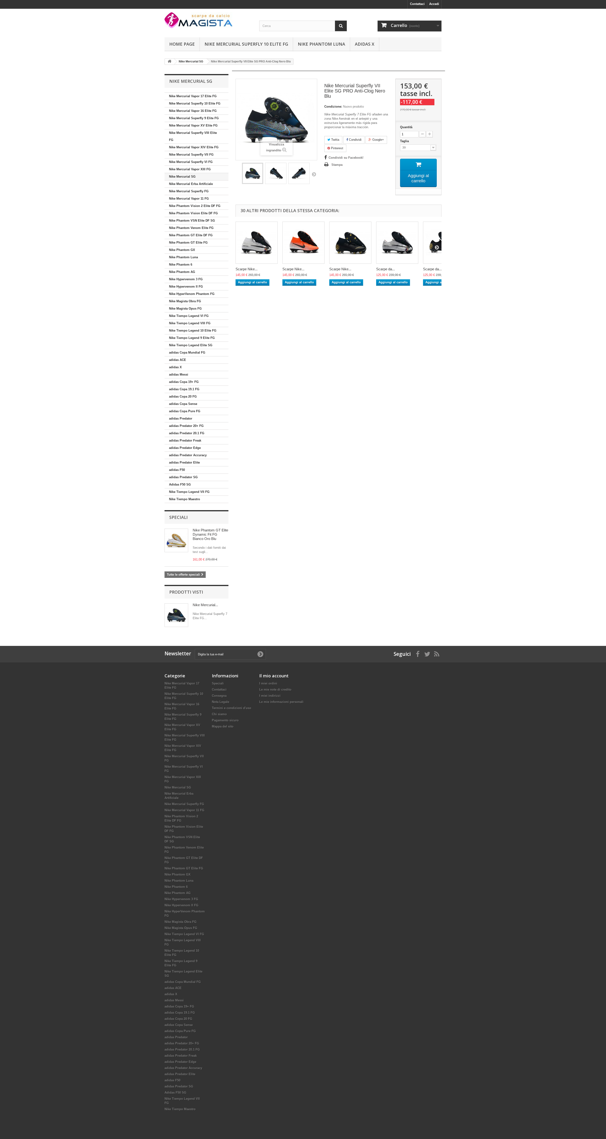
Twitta (334, 139)
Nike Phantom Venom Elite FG (191, 228)
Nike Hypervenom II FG (186, 286)
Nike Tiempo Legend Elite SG (190, 345)
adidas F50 (177, 470)
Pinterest (336, 148)
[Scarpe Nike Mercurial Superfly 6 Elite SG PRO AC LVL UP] (257, 243)
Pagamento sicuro (225, 720)
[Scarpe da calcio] (208, 20)
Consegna (219, 695)
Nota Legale (220, 702)
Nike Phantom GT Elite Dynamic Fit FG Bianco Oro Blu (210, 534)
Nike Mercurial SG (182, 176)
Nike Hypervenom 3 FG (186, 279)
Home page (182, 44)
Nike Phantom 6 (180, 264)
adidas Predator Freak (185, 440)
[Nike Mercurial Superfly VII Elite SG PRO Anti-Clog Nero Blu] (252, 173)
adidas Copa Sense (183, 404)
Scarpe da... (385, 269)
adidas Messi (178, 374)
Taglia (405, 141)
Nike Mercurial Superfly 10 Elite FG (246, 44)
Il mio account (274, 676)
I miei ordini (268, 683)
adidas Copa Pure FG (184, 411)
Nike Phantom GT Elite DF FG (191, 235)
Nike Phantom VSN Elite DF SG (192, 220)
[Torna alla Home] (169, 62)
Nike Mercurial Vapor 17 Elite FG (193, 96)
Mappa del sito (222, 726)
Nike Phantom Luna (321, 44)
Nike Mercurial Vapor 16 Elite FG (193, 111)
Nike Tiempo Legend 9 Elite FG (192, 338)
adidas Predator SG (183, 477)
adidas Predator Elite (184, 462)
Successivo (314, 174)
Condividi (354, 139)
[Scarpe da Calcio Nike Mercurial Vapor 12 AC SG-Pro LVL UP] (397, 243)
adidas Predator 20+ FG (186, 426)
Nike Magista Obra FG (185, 301)
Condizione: (333, 106)
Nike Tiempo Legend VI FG (189, 316)
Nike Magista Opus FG (185, 308)
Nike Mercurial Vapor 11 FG (189, 198)
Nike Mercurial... (205, 605)
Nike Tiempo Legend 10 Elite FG (192, 330)
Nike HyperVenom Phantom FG (191, 294)
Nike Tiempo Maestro (184, 499)
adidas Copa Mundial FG (187, 352)
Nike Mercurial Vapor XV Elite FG (193, 125)
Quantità (406, 127)
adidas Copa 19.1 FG (184, 389)
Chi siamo (219, 714)
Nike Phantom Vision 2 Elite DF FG (194, 206)
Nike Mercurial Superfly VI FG (191, 162)
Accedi (434, 4)
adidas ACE (177, 360)
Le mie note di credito (275, 689)
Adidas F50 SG (180, 484)
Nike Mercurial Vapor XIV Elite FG (193, 147)
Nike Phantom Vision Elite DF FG (193, 213)
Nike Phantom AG (182, 272)
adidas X (364, 44)
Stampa (337, 164)
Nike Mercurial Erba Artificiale (191, 184)
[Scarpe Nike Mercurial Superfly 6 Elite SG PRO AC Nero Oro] (350, 243)
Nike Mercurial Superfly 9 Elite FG (194, 118)
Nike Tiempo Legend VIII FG (189, 323)
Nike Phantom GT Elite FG (188, 242)
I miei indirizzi (270, 695)
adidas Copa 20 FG (183, 396)
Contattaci (417, 4)
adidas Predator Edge (185, 448)
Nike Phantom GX (182, 250)
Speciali (178, 517)
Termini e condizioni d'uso (231, 708)
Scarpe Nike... (247, 269)
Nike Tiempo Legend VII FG (189, 492)
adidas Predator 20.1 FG (186, 433)
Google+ (377, 139)
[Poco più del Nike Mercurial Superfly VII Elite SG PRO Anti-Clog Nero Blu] (176, 615)
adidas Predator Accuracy (188, 455)
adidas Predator (180, 418)
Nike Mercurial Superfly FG (189, 191)
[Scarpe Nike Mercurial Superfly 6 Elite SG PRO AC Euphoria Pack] (303, 243)
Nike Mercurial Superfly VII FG (191, 154)
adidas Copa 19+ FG (184, 382)
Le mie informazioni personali (281, 702)
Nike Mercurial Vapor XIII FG (190, 169)
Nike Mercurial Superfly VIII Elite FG (193, 136)
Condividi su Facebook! (346, 157)
